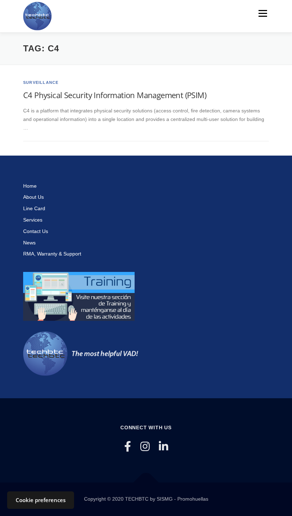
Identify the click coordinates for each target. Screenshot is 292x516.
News (29, 243)
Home (30, 186)
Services (32, 220)
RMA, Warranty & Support (52, 254)
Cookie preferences (41, 500)
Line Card (34, 208)
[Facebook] (127, 446)
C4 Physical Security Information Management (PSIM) (114, 95)
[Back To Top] (146, 482)
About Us (33, 197)
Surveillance (40, 82)
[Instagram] (145, 446)
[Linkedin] (163, 446)
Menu (262, 13)
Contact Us (35, 231)
